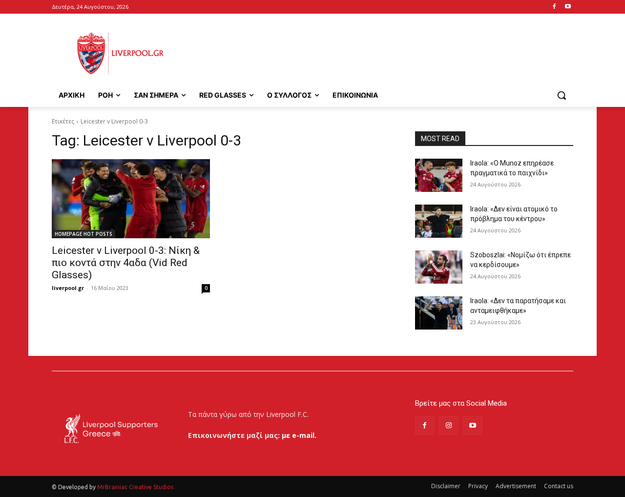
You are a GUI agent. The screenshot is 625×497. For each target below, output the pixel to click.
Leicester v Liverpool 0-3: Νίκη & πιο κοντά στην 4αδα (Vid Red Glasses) (126, 263)
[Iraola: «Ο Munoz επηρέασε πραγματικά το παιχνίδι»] (438, 175)
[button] (561, 95)
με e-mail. (299, 435)
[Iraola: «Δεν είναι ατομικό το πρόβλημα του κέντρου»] (438, 221)
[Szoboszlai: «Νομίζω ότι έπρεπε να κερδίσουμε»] (438, 267)
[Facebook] (554, 7)
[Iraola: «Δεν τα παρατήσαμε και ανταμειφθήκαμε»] (438, 313)
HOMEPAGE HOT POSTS (83, 233)
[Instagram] (448, 425)
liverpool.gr (68, 287)
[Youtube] (567, 7)
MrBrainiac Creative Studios (135, 487)
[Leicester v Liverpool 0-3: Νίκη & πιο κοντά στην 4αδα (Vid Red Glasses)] (131, 198)
